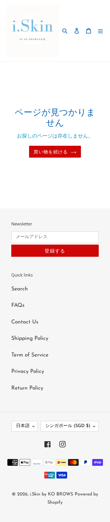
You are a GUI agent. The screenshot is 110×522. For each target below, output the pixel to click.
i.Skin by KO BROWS (51, 494)
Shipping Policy (29, 338)
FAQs (18, 305)
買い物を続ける (51, 152)
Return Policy (27, 388)
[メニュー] (100, 31)
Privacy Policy (27, 371)
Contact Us (24, 322)
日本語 (23, 426)
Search (19, 289)
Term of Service (30, 355)
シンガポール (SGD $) (67, 426)
